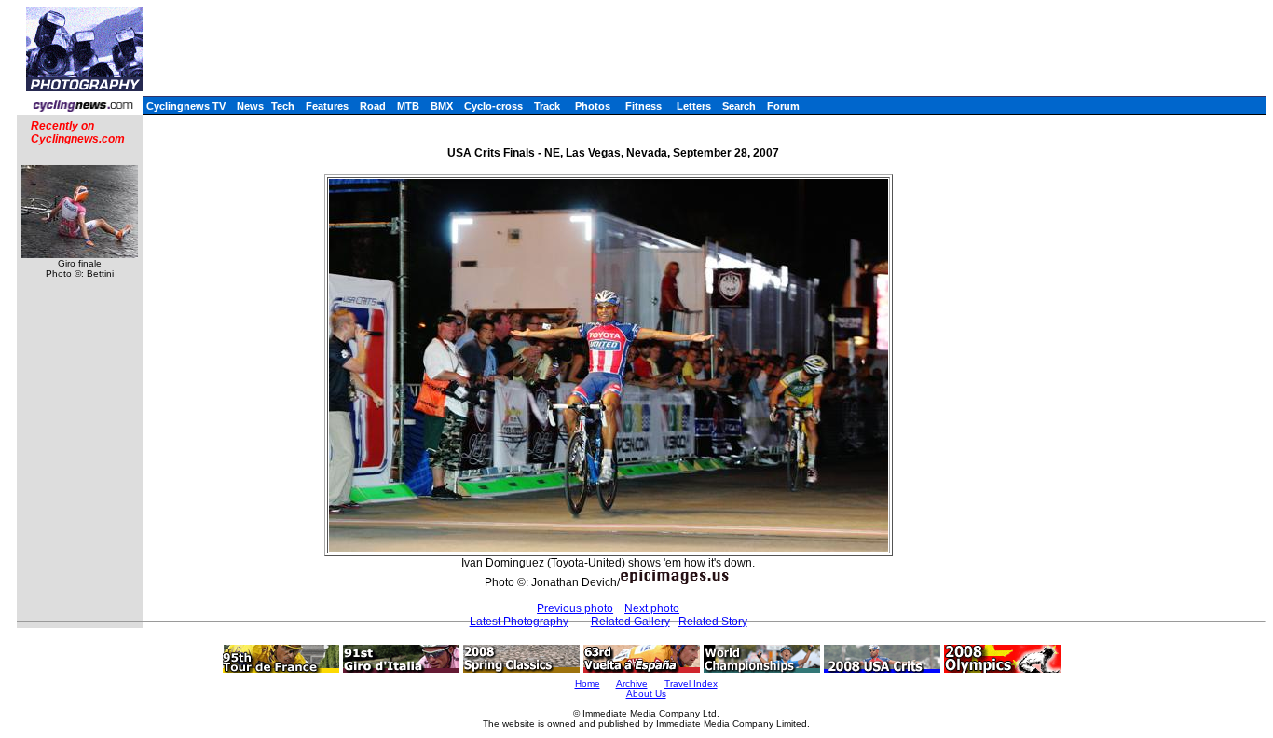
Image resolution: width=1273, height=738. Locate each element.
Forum (783, 106)
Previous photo (575, 608)
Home (587, 683)
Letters (694, 106)
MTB (408, 106)
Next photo (651, 608)
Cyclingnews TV (186, 106)
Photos (592, 106)
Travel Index (691, 683)
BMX (442, 106)
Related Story (712, 621)
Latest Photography (519, 621)
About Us (646, 694)
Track (547, 106)
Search (739, 106)
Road (373, 106)
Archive (632, 683)
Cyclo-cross (493, 106)
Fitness (643, 106)
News (250, 106)
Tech (282, 106)
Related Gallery (630, 621)
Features (327, 106)
